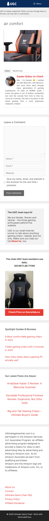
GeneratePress (24, 517)
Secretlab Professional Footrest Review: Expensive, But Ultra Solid (24, 399)
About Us (10, 487)
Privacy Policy (12, 499)
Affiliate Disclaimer (15, 503)
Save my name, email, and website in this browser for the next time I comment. (25, 182)
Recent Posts (18, 71)
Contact (9, 491)
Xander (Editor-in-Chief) (30, 76)
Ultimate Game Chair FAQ (18, 495)
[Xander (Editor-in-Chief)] (10, 85)
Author (7, 71)
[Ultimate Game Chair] (12, 3)
